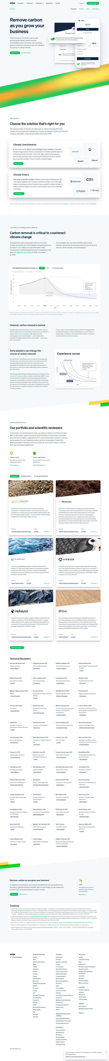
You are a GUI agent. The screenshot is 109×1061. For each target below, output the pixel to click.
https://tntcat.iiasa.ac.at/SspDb (38, 916)
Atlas (34, 959)
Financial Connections (39, 983)
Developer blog (60, 1044)
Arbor (60, 566)
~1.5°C (42, 268)
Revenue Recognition (39, 1007)
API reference (60, 1032)
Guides (81, 957)
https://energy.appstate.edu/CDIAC (20, 910)
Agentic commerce (61, 962)
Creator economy (61, 990)
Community (82, 964)
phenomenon (14, 367)
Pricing (58, 3)
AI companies (60, 988)
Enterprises (59, 957)
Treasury (35, 1017)
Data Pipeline (37, 978)
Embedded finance (61, 969)
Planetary (14, 566)
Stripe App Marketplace (63, 1018)
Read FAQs (82, 894)
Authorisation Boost (39, 962)
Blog (80, 962)
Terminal (35, 1014)
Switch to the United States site (75, 1057)
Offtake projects (26, 476)
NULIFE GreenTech (17, 508)
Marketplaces (60, 978)
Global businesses (61, 974)
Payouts (35, 1002)
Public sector (60, 1007)
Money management (62, 981)
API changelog (60, 1037)
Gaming (58, 993)
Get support (82, 1006)
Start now (14, 53)
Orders (81, 9)
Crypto (35, 976)
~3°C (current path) (57, 268)
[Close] (106, 1052)
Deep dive (46, 531)
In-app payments (61, 976)
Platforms (59, 983)
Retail (57, 1009)
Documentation (60, 1030)
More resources (83, 983)
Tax (34, 1012)
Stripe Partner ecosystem (63, 1021)
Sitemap (81, 978)
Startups (58, 959)
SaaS (57, 986)
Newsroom (82, 994)
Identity (35, 986)
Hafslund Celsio (16, 618)
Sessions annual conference (87, 967)
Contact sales (92, 3)
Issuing (35, 990)
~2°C (47, 268)
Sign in (82, 3)
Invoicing (35, 988)
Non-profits (59, 1002)
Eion (60, 618)
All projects (14, 476)
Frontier (41, 131)
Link (34, 993)
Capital (35, 967)
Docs (87, 9)
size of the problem (23, 334)
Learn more (18, 193)
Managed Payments (39, 995)
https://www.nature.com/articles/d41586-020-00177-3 (77, 922)
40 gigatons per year (22, 252)
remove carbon (61, 248)
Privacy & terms (83, 969)
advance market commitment (51, 433)
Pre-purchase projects (41, 476)
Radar (34, 1005)
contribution (93, 203)
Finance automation (62, 971)
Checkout (36, 969)
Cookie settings (83, 980)
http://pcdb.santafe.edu (43, 927)
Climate (12, 9)
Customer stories (84, 959)
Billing (34, 964)
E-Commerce (60, 967)
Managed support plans (86, 1008)
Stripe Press (82, 997)
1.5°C (20, 248)
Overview (73, 9)
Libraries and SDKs (61, 1039)
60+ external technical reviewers (49, 438)
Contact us (23, 894)
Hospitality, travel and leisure (64, 995)
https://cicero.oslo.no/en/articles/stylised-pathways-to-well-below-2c (70, 925)
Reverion (61, 508)
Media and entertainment (63, 1000)
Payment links (37, 998)
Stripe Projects (60, 1042)
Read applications (38, 465)
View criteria (14, 465)
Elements (35, 981)
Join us (13, 894)
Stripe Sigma (36, 1009)
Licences (81, 976)
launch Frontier (16, 376)
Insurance (59, 998)
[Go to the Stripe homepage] (12, 954)
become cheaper (73, 336)
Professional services (62, 1005)
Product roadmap (84, 990)
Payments (36, 1000)
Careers (81, 992)
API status (59, 1035)
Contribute (95, 9)
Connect (35, 974)
